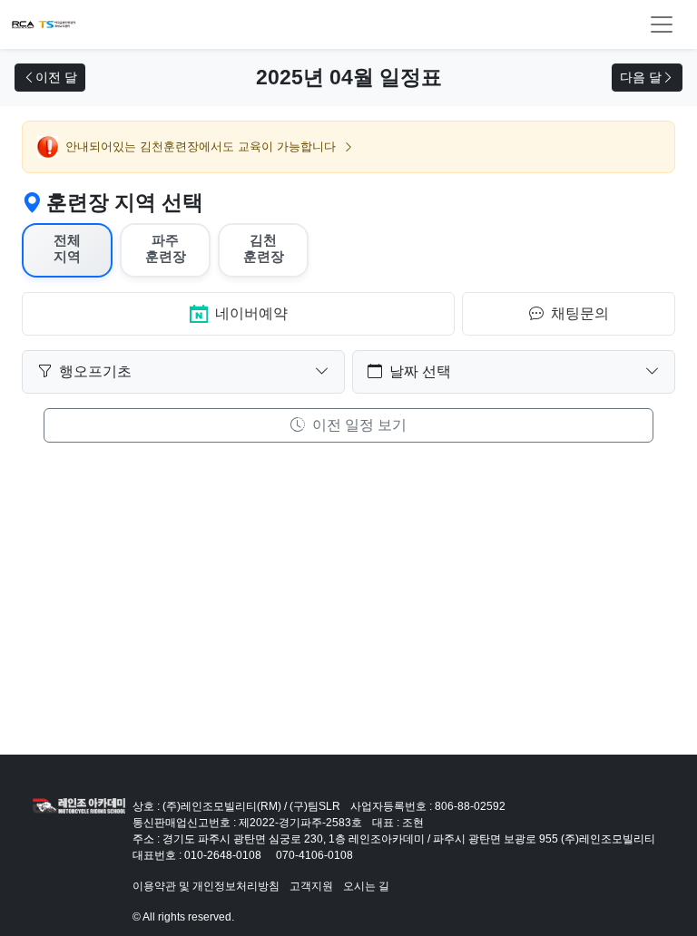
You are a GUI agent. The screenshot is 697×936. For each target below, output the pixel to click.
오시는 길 (366, 886)
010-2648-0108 (222, 855)
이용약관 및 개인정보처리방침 (206, 886)
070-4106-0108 (314, 855)
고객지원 (311, 886)
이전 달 (56, 77)
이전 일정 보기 (358, 425)
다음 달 (641, 77)
